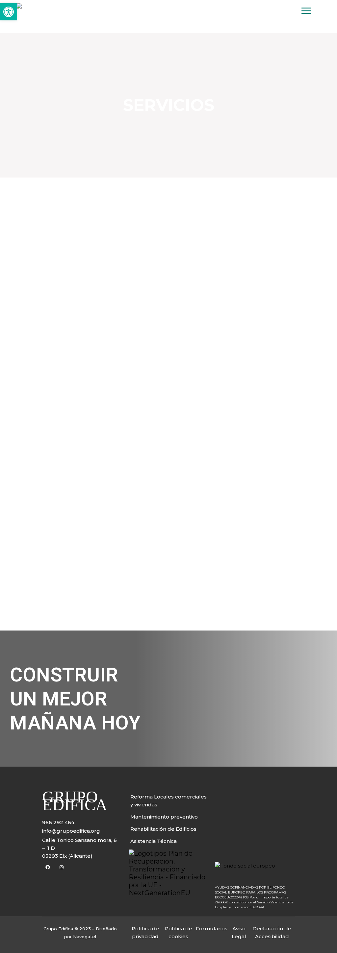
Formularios (211, 928)
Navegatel (84, 936)
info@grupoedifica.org (71, 831)
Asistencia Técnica (153, 841)
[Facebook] (48, 867)
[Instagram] (61, 867)
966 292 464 (58, 822)
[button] (8, 11)
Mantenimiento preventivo (164, 817)
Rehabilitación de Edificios (163, 829)
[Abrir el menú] (306, 12)
